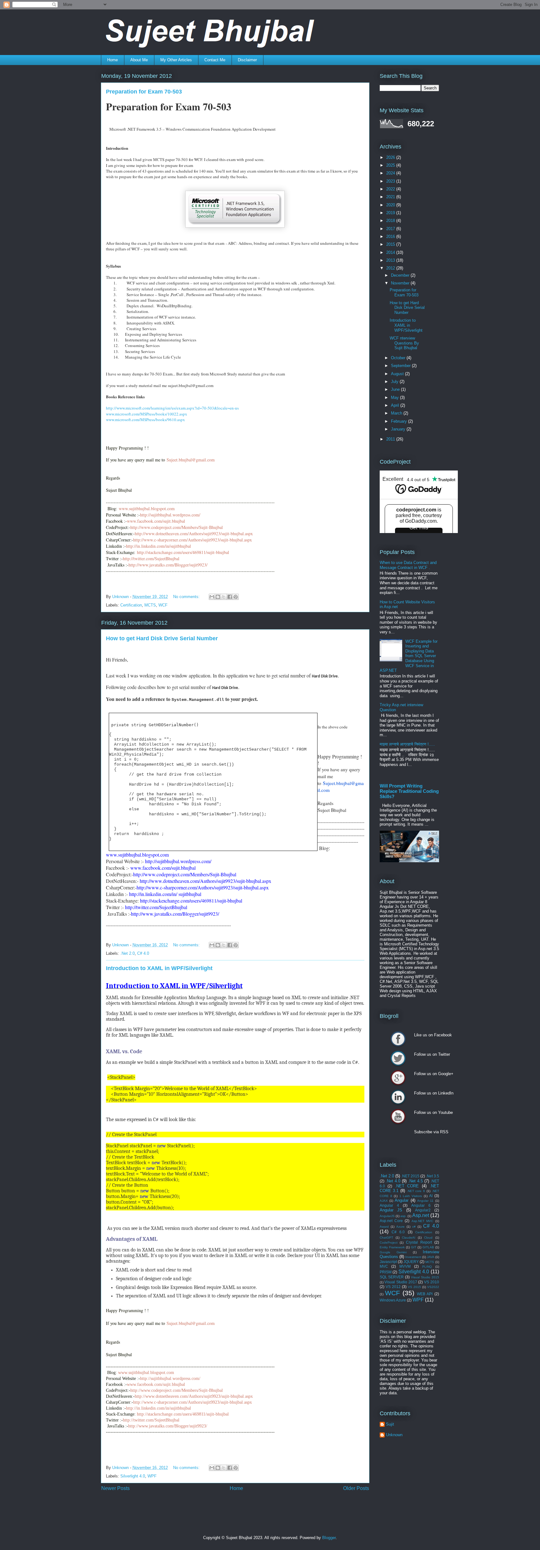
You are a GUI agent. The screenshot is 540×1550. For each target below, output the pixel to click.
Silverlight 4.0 (132, 1476)
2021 (391, 196)
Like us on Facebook (398, 1038)
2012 (391, 268)
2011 (391, 439)
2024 (391, 173)
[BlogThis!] (218, 597)
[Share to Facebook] (230, 597)
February (399, 421)
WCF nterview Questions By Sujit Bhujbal (404, 343)
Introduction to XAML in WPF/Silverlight (159, 968)
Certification (131, 605)
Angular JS (391, 1210)
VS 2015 (414, 1287)
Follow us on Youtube (398, 1116)
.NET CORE (407, 1186)
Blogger (329, 1537)
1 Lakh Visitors (410, 1196)
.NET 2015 (410, 1176)
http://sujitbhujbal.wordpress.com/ (170, 1378)
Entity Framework (392, 1247)
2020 (391, 205)
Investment (413, 1257)
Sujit (390, 1424)
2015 (391, 244)
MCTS (150, 605)
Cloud (428, 1237)
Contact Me (214, 60)
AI (430, 1196)
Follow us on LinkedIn (398, 1097)
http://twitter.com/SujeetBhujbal (151, 1420)
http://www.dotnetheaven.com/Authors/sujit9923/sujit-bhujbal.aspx (194, 1396)
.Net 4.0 (393, 1181)
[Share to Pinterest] (235, 597)
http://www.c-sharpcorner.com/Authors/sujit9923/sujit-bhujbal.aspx (192, 1402)
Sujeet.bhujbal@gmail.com (194, 1323)
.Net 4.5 (415, 1181)
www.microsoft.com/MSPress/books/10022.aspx (146, 414)
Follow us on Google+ (398, 1077)
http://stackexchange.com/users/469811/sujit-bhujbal (183, 1414)
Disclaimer (247, 60)
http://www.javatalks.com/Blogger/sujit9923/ (167, 1426)
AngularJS (387, 1216)
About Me (139, 60)
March (397, 413)
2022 (391, 189)
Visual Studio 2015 (425, 1277)
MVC (384, 1266)
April (395, 405)
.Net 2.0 (127, 953)
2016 (391, 236)
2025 (391, 165)
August (398, 373)
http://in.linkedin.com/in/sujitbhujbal (158, 1408)
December (401, 275)
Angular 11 (425, 1200)
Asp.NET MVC (422, 1221)
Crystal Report (419, 1242)
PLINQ (427, 1266)
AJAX (384, 1200)
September (401, 365)
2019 (391, 212)
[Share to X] (224, 597)
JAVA (430, 1257)
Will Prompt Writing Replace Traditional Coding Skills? (409, 791)
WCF (163, 605)
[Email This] (212, 597)
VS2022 (433, 1287)
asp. (403, 1216)
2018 (391, 220)
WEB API (424, 1294)
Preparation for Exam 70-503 (144, 91)
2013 (391, 260)
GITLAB (428, 1247)
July (395, 381)
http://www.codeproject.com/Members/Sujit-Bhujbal (176, 1390)
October (399, 357)
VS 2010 (431, 1282)
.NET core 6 (416, 1191)
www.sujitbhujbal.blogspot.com (146, 1372)
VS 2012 (393, 1287)
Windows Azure (393, 1300)
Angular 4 (389, 1205)
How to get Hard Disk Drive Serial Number (162, 638)
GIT (413, 1247)
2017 (391, 228)
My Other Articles (176, 60)
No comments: (187, 596)
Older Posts (356, 1488)
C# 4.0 (143, 953)
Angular (401, 1200)
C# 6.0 (398, 1232)
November (401, 283)
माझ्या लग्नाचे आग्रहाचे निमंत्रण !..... (407, 744)
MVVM (405, 1266)
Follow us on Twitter (398, 1058)
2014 (391, 252)
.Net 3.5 (432, 1176)
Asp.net (420, 1215)
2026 (391, 157)
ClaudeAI (408, 1237)
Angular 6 (421, 1205)
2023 (391, 181)
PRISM (386, 1272)
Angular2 (423, 1210)
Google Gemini (393, 1252)
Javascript (388, 1262)
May (395, 397)
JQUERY (411, 1262)
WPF (152, 1476)
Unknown (394, 1434)
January (399, 429)
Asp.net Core (391, 1221)
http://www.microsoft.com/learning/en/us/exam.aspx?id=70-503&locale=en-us (172, 408)
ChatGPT (386, 1237)
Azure (400, 1226)
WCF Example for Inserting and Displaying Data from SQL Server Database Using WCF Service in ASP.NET (409, 656)
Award (384, 1226)
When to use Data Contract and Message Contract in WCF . (408, 565)
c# (414, 1226)
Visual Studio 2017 (400, 1282)
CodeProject (389, 1242)
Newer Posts (115, 1488)
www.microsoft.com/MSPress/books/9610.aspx (145, 419)
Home (112, 60)
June (396, 389)
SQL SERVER (392, 1277)
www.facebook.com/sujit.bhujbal (156, 1384)
